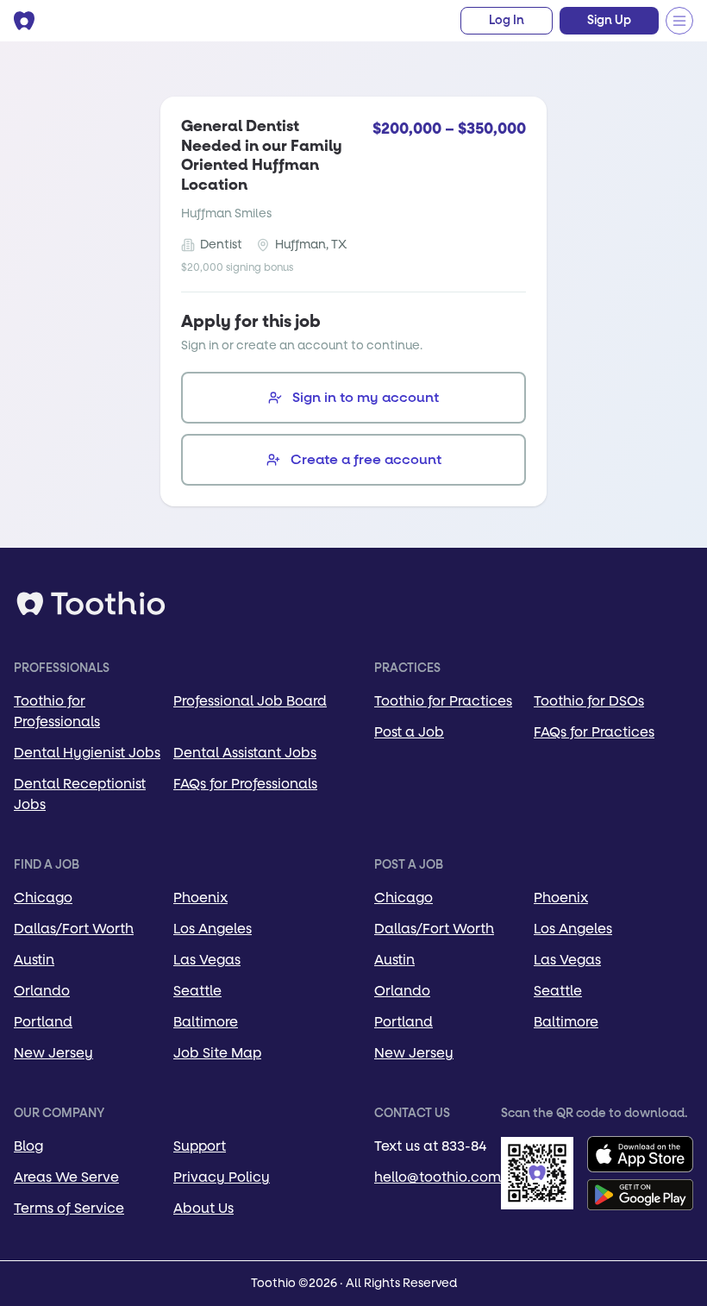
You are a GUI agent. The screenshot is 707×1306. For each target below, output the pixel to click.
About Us (203, 1208)
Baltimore (205, 1022)
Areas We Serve (66, 1177)
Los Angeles (212, 929)
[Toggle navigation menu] (679, 21)
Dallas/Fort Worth (74, 929)
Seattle (197, 991)
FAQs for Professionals (245, 784)
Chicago (43, 897)
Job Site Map (217, 1053)
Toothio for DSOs (589, 701)
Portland (43, 1022)
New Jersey (53, 1053)
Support (199, 1146)
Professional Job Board (250, 701)
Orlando (42, 991)
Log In (506, 21)
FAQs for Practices (594, 732)
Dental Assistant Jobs (244, 753)
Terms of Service (69, 1208)
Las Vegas (207, 960)
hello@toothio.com (437, 1177)
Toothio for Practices (443, 701)
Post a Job (409, 732)
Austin (34, 960)
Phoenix (200, 897)
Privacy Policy (221, 1177)
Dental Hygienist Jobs (87, 753)
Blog (28, 1146)
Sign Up (609, 21)
